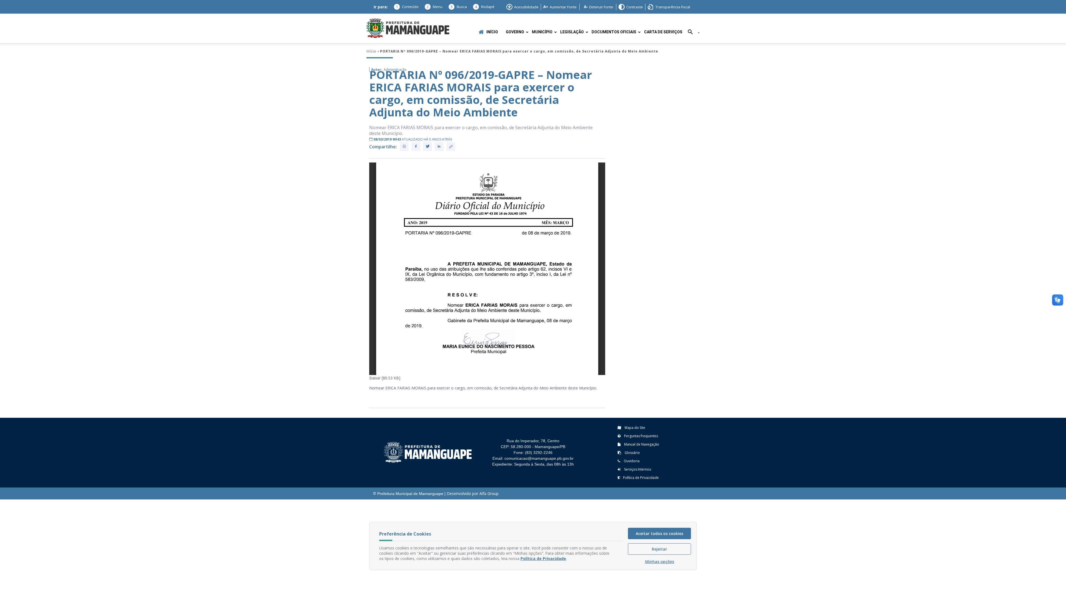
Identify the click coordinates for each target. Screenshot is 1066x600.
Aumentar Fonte (563, 6)
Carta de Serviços (663, 32)
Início (492, 32)
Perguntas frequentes (640, 436)
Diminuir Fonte (601, 6)
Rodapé (484, 6)
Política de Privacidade (641, 477)
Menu (435, 6)
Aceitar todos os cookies (659, 533)
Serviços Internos (637, 469)
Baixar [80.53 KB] (384, 378)
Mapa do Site (634, 427)
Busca (459, 6)
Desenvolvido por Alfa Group (473, 493)
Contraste (634, 6)
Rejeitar (659, 549)
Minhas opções (659, 561)
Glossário (632, 452)
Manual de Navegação (641, 444)
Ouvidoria (631, 461)
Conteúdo (407, 6)
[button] (692, 33)
